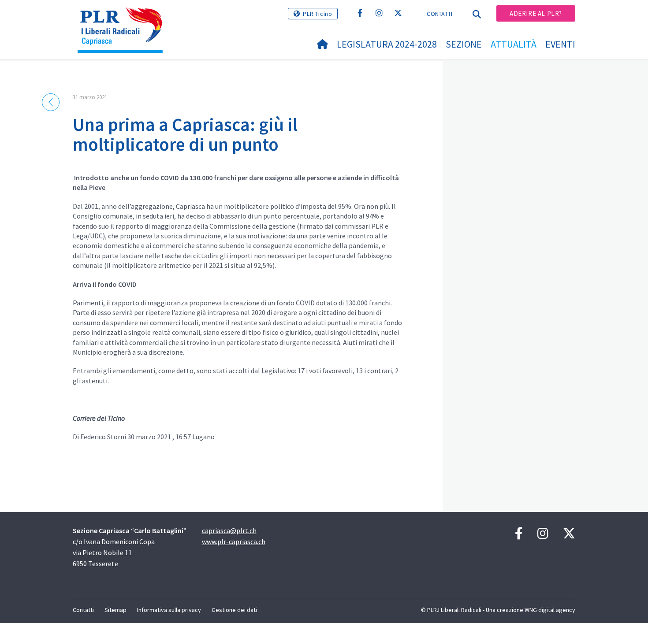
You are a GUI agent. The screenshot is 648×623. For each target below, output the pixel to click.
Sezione (464, 44)
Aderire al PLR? (536, 13)
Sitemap (115, 610)
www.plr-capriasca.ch (233, 541)
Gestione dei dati (234, 610)
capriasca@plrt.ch (229, 530)
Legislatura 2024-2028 (387, 44)
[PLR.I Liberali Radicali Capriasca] (123, 18)
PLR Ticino (317, 14)
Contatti (439, 14)
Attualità (513, 44)
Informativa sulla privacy (169, 610)
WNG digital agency (550, 610)
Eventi (560, 44)
